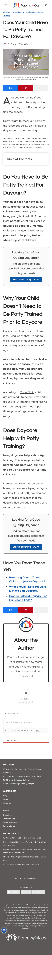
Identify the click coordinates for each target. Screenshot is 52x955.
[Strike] (15, 730)
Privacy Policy (9, 826)
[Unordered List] (21, 730)
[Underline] (12, 730)
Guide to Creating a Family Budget (18, 783)
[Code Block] (28, 730)
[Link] (31, 730)
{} (34, 731)
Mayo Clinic (27, 392)
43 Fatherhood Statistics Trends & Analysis (22, 776)
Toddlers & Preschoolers (25, 12)
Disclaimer (7, 815)
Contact (6, 799)
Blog (5, 795)
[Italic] (9, 730)
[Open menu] (5, 5)
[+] (37, 731)
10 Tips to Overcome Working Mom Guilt (21, 864)
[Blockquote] (25, 730)
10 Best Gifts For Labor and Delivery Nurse (22, 838)
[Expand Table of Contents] (44, 159)
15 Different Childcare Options (16, 780)
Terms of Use (9, 819)
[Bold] (5, 730)
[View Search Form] (46, 5)
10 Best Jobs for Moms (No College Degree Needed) (22, 771)
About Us (7, 803)
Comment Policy (10, 822)
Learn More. (32, 80)
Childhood (7, 12)
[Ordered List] (18, 730)
